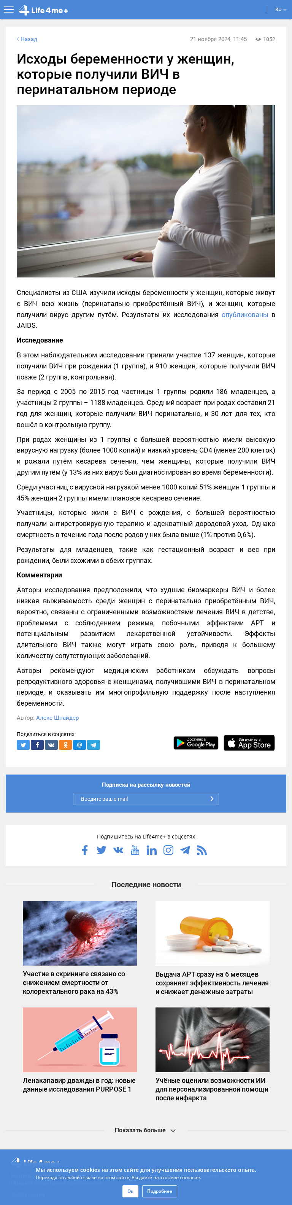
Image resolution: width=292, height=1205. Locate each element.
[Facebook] (85, 851)
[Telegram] (185, 851)
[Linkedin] (152, 851)
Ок (130, 1191)
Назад (29, 39)
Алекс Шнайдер (57, 717)
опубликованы (245, 315)
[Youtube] (135, 851)
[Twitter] (101, 851)
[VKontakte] (118, 851)
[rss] (202, 851)
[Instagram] (168, 851)
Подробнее (159, 1191)
